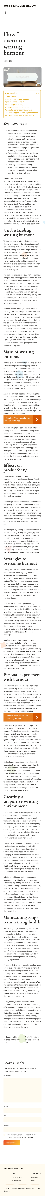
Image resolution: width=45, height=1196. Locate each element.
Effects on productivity (14, 104)
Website (6, 1125)
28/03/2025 (8, 61)
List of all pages (17, 1177)
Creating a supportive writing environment (21, 112)
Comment (7, 1076)
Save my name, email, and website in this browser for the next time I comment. (21, 1136)
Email (5, 1116)
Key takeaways (13, 96)
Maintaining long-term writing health (19, 115)
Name (6, 1106)
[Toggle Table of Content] (35, 93)
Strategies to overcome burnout (17, 107)
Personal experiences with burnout (18, 110)
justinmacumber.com (19, 5)
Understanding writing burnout (17, 99)
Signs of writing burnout (14, 102)
